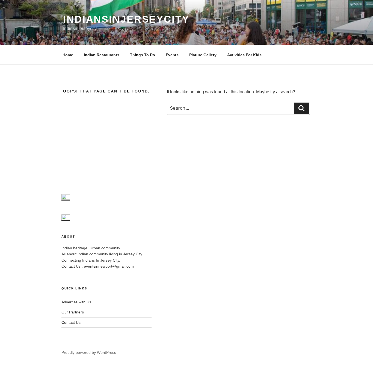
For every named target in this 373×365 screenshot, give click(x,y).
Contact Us (71, 322)
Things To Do (142, 55)
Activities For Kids (244, 55)
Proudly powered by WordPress (88, 352)
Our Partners (72, 312)
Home (68, 55)
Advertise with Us (76, 302)
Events (172, 55)
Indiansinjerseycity (126, 19)
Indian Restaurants (101, 55)
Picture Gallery (203, 55)
